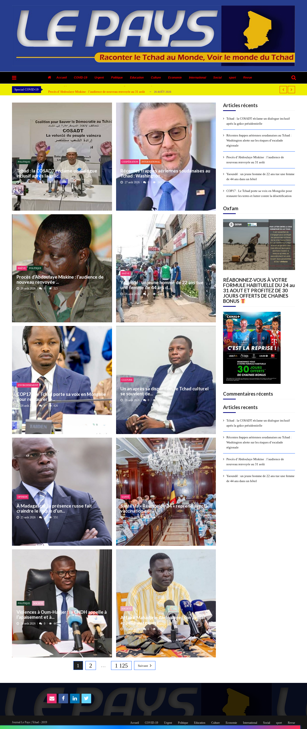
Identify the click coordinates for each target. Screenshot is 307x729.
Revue (247, 77)
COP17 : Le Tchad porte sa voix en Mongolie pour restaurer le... (61, 396)
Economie (175, 77)
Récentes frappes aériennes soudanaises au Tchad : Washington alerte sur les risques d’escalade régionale (259, 140)
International (197, 77)
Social (217, 77)
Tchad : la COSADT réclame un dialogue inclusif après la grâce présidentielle (258, 121)
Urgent (99, 77)
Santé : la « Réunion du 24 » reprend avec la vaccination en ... (164, 508)
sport (232, 77)
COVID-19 (80, 77)
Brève (22, 268)
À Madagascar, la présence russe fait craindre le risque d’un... (54, 508)
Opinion (22, 497)
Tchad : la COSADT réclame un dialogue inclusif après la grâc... (57, 173)
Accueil (61, 77)
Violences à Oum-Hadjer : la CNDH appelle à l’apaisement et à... (62, 614)
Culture (156, 77)
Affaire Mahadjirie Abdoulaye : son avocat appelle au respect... (163, 620)
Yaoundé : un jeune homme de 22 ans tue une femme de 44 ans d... (161, 285)
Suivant (143, 666)
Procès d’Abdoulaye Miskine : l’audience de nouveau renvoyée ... (60, 279)
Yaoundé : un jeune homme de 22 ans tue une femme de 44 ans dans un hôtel (260, 176)
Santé (125, 497)
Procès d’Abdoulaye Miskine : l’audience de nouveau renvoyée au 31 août (96, 91)
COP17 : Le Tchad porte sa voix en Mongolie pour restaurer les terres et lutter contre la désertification (259, 193)
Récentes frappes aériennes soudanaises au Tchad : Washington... (165, 173)
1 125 (121, 665)
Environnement (28, 385)
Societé (38, 603)
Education (137, 77)
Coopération (130, 161)
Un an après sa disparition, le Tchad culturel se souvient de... (164, 391)
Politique (117, 77)
